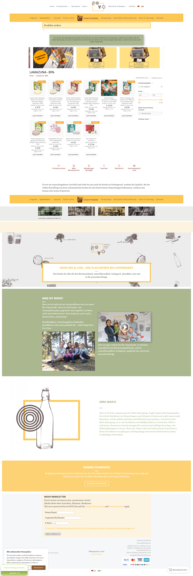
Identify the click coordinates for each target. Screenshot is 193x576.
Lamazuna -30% (42, 76)
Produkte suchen (58, 168)
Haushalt (57, 18)
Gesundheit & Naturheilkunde (125, 18)
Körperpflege (106, 18)
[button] (178, 569)
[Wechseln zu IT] (142, 6)
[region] (26, 560)
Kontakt (132, 6)
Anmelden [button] (13, 573)
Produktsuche (61, 6)
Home (52, 6)
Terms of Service (116, 506)
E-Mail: (48, 523)
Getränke (159, 18)
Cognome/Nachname (54, 517)
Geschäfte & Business (116, 6)
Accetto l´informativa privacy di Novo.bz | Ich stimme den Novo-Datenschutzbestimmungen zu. (91, 528)
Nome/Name (51, 512)
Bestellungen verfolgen (89, 169)
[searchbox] (96, 25)
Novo (84, 6)
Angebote (33, 18)
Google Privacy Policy (95, 506)
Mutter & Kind (68, 18)
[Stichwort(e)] (139, 113)
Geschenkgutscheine (134, 169)
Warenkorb (75, 6)
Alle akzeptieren (38, 568)
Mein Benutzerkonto (74, 169)
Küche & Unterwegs (146, 18)
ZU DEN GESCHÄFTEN (97, 483)
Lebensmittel (44, 18)
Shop (31, 76)
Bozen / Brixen (96, 554)
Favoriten (104, 168)
